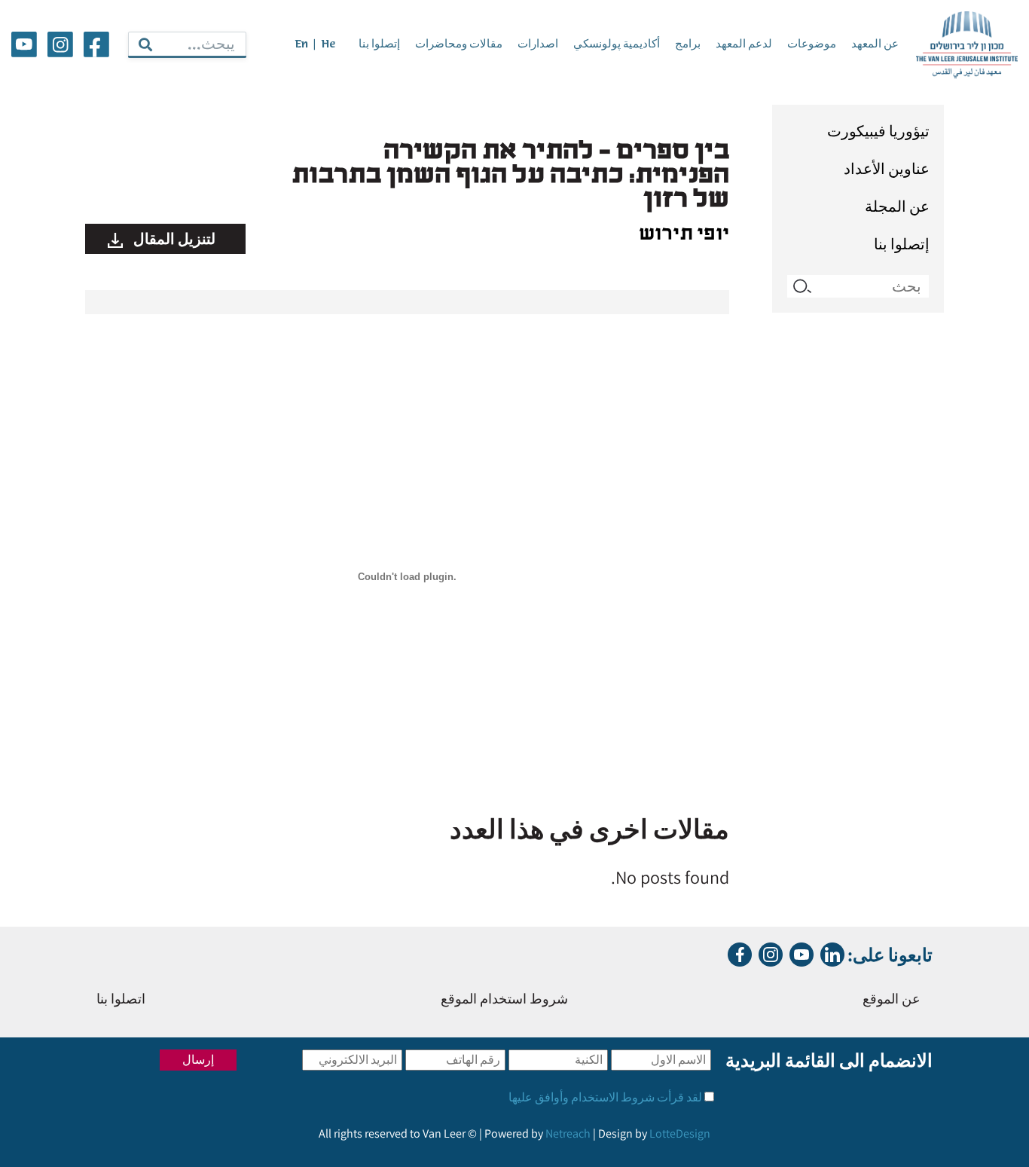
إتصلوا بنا (379, 44)
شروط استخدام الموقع (504, 1000)
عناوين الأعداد (887, 169)
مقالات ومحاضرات (458, 44)
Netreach (568, 1133)
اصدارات (538, 44)
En (301, 44)
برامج (688, 44)
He (328, 44)
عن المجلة (897, 206)
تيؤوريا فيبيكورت (878, 131)
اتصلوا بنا (120, 1000)
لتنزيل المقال (172, 239)
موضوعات (811, 44)
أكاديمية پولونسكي (616, 44)
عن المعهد (875, 44)
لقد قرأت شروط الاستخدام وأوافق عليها (605, 1097)
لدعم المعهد (744, 44)
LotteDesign (679, 1133)
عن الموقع (892, 1000)
